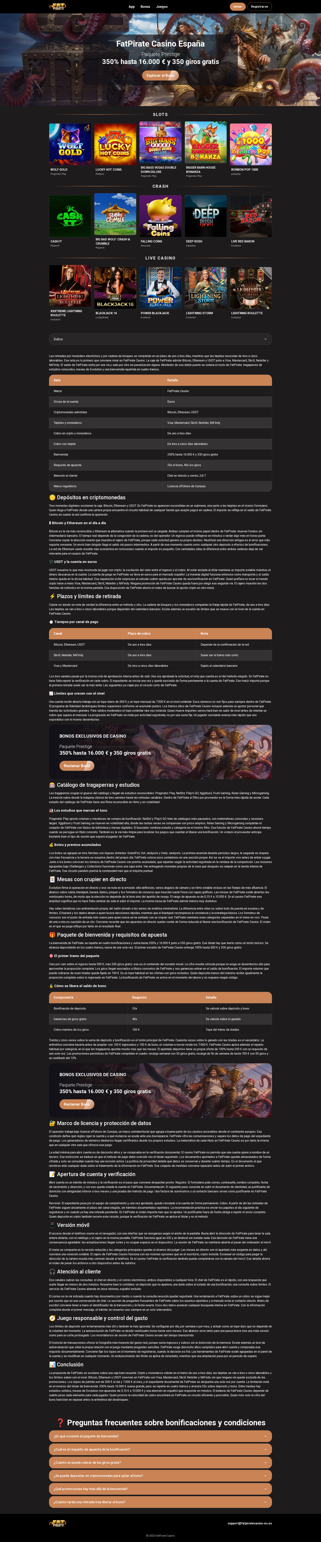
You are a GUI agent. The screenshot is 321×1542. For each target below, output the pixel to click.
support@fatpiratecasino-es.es (250, 1523)
